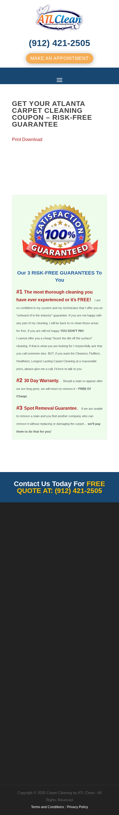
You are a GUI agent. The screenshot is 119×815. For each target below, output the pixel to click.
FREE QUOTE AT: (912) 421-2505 (61, 487)
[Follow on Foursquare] (60, 741)
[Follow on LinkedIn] (82, 741)
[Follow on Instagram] (38, 741)
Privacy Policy (77, 807)
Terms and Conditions (47, 807)
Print (16, 139)
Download (32, 139)
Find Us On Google (29, 706)
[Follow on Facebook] (16, 741)
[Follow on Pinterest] (49, 741)
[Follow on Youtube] (71, 741)
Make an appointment (59, 58)
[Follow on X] (27, 741)
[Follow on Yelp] (93, 741)
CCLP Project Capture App (59, 761)
